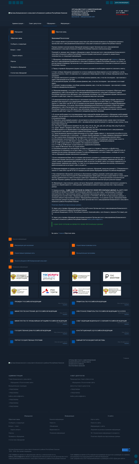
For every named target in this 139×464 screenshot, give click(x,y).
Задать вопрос (17, 55)
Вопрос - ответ (16, 50)
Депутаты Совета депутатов (80, 386)
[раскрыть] (107, 2)
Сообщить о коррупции (18, 44)
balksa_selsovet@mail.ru (95, 219)
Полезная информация (20, 267)
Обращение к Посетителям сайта (21, 382)
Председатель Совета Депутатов (82, 379)
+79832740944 (13, 389)
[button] (17, 23)
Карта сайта (95, 419)
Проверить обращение (18, 67)
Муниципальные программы (85, 253)
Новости (52, 423)
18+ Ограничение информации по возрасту (105, 433)
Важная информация (19, 239)
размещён (104, 458)
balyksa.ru (115, 59)
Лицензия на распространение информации (105, 429)
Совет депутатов (77, 376)
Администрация (16, 376)
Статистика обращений (18, 73)
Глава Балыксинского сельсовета (20, 379)
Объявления (54, 426)
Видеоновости (54, 429)
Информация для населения (24, 245)
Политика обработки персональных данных (66, 205)
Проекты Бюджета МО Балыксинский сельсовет (31, 261)
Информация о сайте (98, 426)
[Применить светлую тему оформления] (21, 2)
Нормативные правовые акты (86, 245)
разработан (78, 458)
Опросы (13, 61)
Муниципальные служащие (18, 386)
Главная (61, 233)
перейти (65, 304)
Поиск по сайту (96, 423)
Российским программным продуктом (100, 454)
